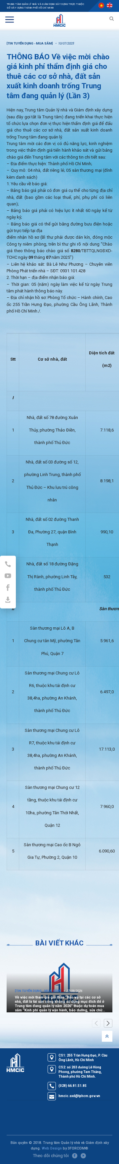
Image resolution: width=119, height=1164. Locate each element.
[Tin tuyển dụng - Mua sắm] (30, 43)
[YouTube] (83, 1155)
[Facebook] (74, 1155)
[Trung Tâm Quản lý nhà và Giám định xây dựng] (59, 19)
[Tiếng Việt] (101, 5)
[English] (109, 5)
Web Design (52, 1148)
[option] (59, 982)
